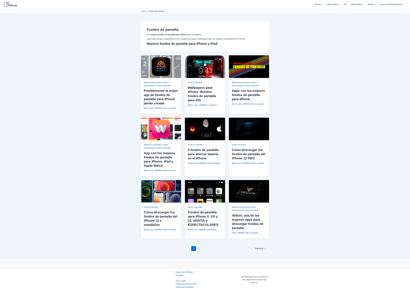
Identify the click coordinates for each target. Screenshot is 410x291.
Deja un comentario (169, 108)
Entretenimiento (149, 85)
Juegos (371, 4)
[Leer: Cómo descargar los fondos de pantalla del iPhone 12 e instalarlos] (161, 191)
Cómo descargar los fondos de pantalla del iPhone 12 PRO (248, 154)
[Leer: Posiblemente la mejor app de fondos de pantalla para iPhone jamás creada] (161, 66)
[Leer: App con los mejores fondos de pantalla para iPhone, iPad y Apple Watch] (161, 129)
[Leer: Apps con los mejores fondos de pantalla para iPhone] (249, 66)
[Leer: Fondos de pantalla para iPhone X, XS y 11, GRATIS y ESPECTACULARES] (205, 191)
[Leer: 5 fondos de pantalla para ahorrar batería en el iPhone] (205, 129)
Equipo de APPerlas (184, 272)
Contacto (179, 275)
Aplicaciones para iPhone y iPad (155, 82)
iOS (345, 4)
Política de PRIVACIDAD (186, 284)
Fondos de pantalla (164, 85)
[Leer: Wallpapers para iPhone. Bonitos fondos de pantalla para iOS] (205, 66)
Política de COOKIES (185, 287)
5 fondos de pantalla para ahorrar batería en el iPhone (203, 154)
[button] (322, 4)
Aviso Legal (181, 281)
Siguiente (260, 248)
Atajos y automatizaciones (391, 4)
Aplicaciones (356, 4)
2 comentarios (212, 105)
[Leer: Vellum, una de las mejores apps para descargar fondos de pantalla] (249, 191)
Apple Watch (332, 4)
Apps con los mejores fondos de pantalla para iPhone (248, 95)
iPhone (318, 4)
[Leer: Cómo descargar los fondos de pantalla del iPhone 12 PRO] (249, 129)
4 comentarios (212, 229)
